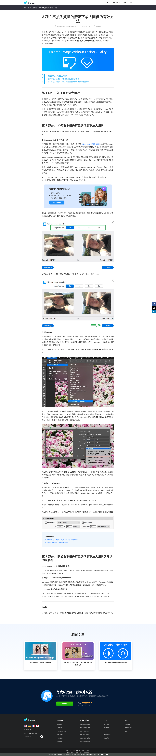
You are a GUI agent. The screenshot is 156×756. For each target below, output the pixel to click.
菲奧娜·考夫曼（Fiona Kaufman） (66, 26)
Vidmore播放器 (61, 731)
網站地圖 (106, 738)
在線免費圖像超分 (85, 741)
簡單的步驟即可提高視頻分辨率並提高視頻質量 (62, 540)
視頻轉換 (59, 724)
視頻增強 (59, 738)
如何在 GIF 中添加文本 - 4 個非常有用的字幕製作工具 (78, 664)
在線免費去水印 (84, 731)
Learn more (95, 754)
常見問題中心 (128, 728)
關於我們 (106, 724)
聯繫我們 (106, 728)
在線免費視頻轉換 (85, 728)
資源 (125, 2)
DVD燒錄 (60, 734)
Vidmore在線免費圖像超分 (90, 144)
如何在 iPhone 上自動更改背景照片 (58, 542)
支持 (131, 2)
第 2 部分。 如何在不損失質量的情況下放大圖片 (63, 79)
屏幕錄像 (59, 728)
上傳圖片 (65, 703)
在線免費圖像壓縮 (85, 738)
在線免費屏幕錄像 (85, 724)
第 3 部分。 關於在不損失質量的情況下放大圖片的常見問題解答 (68, 82)
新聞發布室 (107, 734)
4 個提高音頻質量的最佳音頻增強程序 (115, 662)
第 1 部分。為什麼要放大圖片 (57, 76)
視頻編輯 (59, 741)
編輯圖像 (35, 8)
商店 (108, 2)
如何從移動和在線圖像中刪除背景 (40, 662)
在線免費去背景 (84, 734)
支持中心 (127, 724)
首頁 (25, 8)
